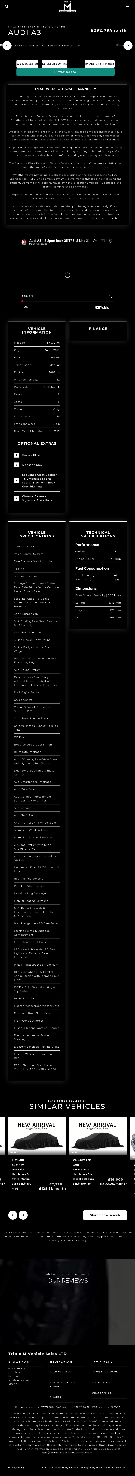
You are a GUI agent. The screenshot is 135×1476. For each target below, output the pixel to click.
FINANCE (56, 1397)
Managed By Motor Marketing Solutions (104, 1467)
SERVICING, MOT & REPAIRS (63, 1384)
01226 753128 (28, 63)
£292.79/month (109, 30)
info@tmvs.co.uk (105, 1372)
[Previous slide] (7, 45)
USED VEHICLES (60, 1372)
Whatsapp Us (67, 71)
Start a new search (105, 1215)
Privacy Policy (16, 1467)
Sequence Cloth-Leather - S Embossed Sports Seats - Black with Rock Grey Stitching (39, 480)
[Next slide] (128, 45)
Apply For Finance (101, 63)
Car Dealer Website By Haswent (60, 1467)
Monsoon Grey (32, 464)
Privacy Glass (31, 455)
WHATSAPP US (102, 1393)
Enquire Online (56, 63)
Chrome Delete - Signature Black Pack (37, 498)
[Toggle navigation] (127, 6)
